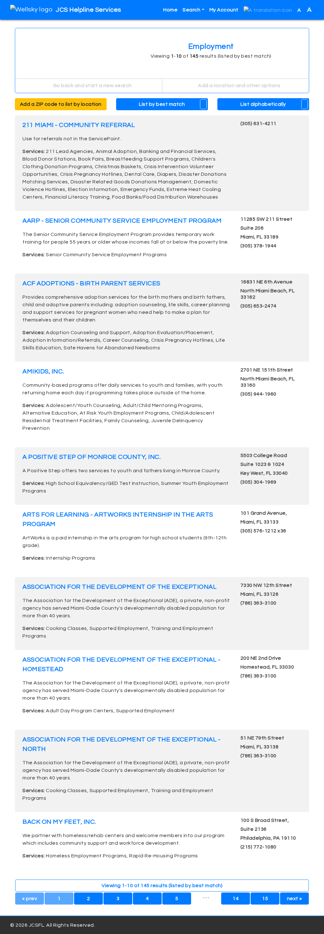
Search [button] (191, 9)
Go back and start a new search (92, 85)
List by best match (162, 104)
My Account (224, 9)
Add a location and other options (239, 85)
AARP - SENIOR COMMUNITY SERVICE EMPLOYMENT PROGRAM (121, 221)
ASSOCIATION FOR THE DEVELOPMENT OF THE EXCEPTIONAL (119, 587)
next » (294, 898)
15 (265, 898)
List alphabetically (263, 104)
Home (170, 9)
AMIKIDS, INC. (43, 371)
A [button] (304, 10)
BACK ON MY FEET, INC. (59, 822)
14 (236, 898)
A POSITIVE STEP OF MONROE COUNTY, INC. (91, 457)
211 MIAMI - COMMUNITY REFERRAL (78, 125)
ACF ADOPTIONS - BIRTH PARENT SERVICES (91, 283)
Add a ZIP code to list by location (61, 104)
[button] (268, 9)
